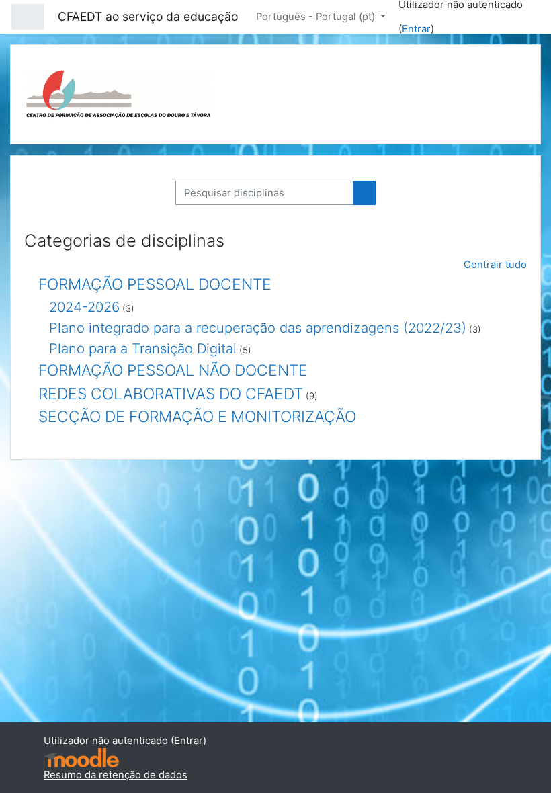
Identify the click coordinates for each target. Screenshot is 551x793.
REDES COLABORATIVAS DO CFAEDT (170, 393)
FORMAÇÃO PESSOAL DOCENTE (154, 284)
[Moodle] (81, 757)
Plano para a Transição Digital (143, 348)
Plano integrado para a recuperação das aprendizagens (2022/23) (257, 327)
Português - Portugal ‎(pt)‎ (317, 17)
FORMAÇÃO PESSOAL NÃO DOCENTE (173, 370)
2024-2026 (84, 306)
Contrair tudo (495, 265)
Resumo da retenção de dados (115, 775)
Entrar (416, 29)
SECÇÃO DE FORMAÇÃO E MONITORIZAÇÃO (197, 416)
